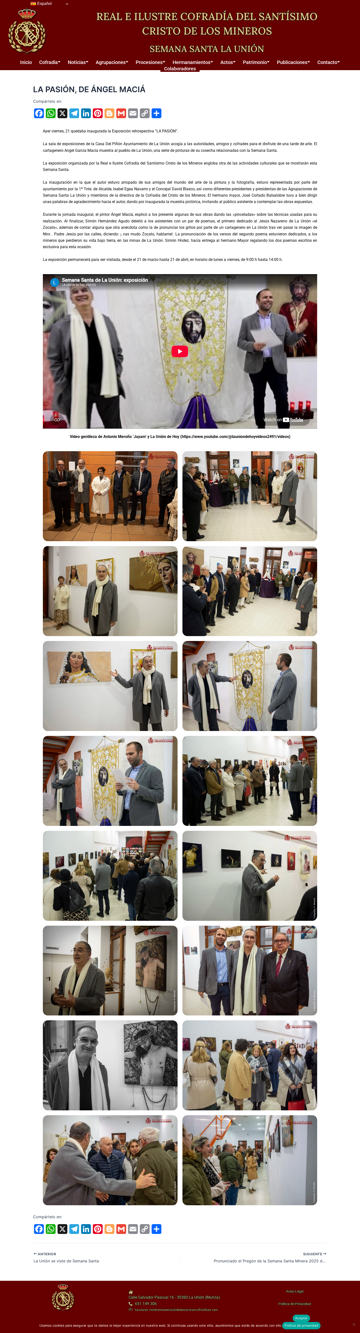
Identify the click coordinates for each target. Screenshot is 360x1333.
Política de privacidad (301, 1325)
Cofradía (48, 62)
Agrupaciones (111, 62)
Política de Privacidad (294, 1304)
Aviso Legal (294, 1291)
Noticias (77, 62)
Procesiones (149, 62)
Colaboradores (180, 69)
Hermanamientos (191, 62)
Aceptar (301, 1318)
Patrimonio (255, 62)
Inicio (26, 62)
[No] (353, 1324)
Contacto (327, 62)
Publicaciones (292, 62)
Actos (226, 62)
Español (44, 3)
